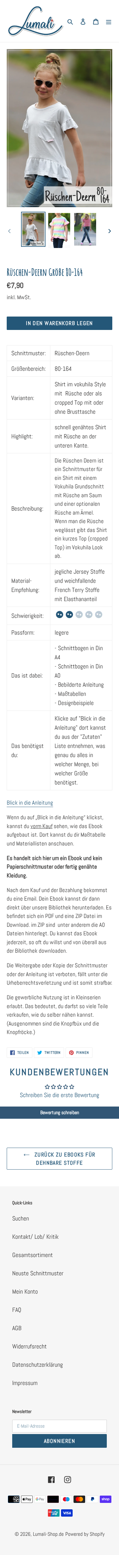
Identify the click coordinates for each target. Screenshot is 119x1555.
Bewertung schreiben (59, 1112)
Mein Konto (25, 1291)
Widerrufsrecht (29, 1346)
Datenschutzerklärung (37, 1365)
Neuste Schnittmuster (37, 1273)
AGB (16, 1328)
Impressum (25, 1383)
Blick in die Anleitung (30, 802)
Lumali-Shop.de (48, 1534)
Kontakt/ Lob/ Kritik (35, 1237)
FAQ (16, 1310)
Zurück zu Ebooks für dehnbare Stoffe (64, 1158)
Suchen (20, 1218)
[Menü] (108, 21)
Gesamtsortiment (32, 1255)
